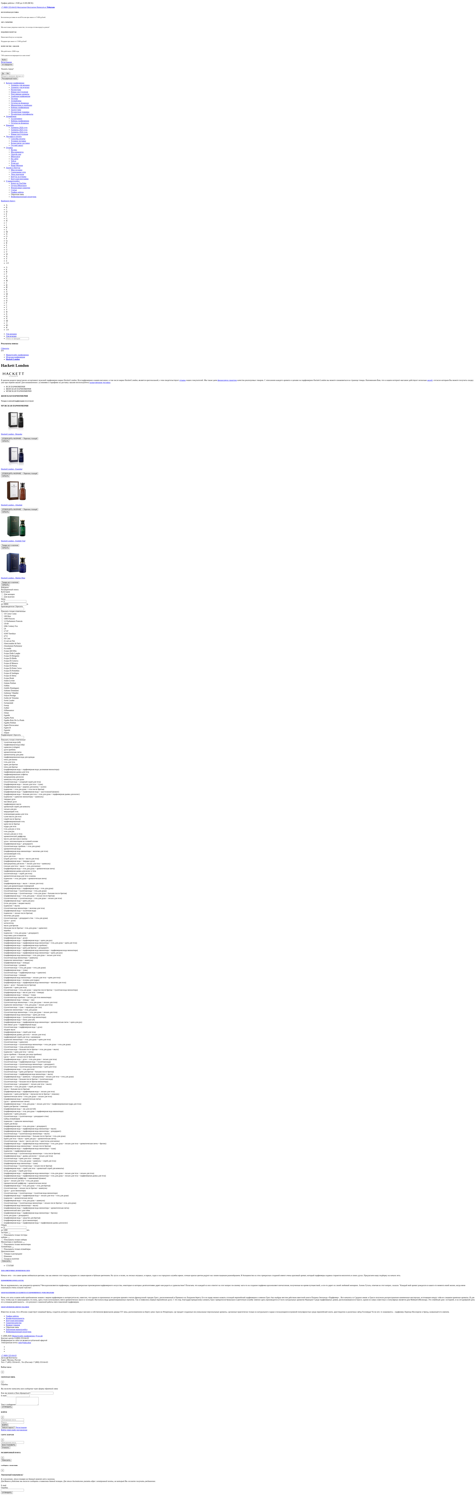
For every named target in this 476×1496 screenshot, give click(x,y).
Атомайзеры (16, 101)
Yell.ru (13, 161)
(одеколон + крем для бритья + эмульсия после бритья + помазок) (31, 1094)
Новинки (10, 125)
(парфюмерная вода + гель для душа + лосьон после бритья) (29, 896)
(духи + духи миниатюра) (15, 1191)
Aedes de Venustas (11, 698)
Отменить (5, 1448)
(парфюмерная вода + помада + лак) (19, 1000)
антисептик (9, 923)
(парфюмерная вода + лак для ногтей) (20, 1109)
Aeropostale (8, 703)
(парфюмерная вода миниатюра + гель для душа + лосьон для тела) (32, 955)
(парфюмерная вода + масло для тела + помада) (24, 992)
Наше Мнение (17, 165)
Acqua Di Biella (10, 658)
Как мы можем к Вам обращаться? (15, 1393)
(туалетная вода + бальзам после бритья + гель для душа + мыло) (31, 1049)
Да (3, 73)
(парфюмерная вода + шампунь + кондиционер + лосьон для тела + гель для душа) (39, 1077)
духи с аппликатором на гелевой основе (21, 841)
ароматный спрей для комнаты (17, 807)
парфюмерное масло (12, 804)
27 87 (6, 631)
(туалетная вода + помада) (15, 975)
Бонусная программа (20, 179)
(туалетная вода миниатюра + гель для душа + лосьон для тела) (30, 1002)
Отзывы (9, 148)
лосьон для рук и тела (13, 834)
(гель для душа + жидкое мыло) (17, 903)
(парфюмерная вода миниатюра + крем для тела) (24, 1015)
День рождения (17, 174)
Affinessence (9, 710)
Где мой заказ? (17, 145)
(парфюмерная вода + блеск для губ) (19, 1020)
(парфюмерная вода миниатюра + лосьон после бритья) (27, 1146)
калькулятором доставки (100, 382)
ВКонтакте (15, 156)
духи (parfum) (9, 750)
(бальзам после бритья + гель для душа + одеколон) (25, 928)
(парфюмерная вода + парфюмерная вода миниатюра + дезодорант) (32, 1131)
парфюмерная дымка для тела (16, 772)
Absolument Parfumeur (13, 646)
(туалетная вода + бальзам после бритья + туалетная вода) (28, 1079)
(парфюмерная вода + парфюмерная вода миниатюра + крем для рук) (33, 953)
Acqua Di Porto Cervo (13, 668)
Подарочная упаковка (20, 112)
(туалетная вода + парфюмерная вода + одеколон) (25, 973)
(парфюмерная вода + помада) (16, 963)
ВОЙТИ (5, 1425)
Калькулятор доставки (20, 143)
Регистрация (6, 62)
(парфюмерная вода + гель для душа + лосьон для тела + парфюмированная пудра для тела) (42, 1104)
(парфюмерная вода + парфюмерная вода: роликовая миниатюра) (31, 769)
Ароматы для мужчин (20, 87)
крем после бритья (12, 824)
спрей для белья (10, 1124)
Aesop (6, 705)
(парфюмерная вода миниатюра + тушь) (21, 1163)
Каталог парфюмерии (15, 83)
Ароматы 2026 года (19, 127)
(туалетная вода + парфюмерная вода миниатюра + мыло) (28, 1074)
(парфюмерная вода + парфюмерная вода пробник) (25, 945)
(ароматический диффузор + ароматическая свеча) (25, 1183)
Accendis (7, 648)
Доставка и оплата (14, 136)
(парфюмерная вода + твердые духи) (19, 861)
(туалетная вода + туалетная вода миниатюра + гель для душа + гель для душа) (37, 1044)
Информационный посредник (23, 197)
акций (429, 380)
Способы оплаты (18, 139)
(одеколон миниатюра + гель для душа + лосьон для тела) (28, 1005)
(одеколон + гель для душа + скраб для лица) (23, 1086)
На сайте (14, 159)
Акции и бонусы (13, 168)
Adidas (6, 686)
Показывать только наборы (15, 1240)
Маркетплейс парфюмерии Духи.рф (27, 1336)
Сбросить (5, 348)
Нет (7, 73)
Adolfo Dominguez (11, 688)
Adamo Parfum (10, 683)
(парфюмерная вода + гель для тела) (19, 1069)
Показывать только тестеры (15, 1235)
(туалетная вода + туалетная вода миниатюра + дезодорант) (29, 1064)
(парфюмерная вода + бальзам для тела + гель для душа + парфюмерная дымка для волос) (42, 794)
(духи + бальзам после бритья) (17, 1089)
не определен (7, 65)
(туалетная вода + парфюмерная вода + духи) (23, 1027)
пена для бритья (10, 767)
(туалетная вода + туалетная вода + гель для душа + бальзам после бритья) (35, 893)
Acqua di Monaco (11, 663)
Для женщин (11, 334)
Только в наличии (11, 1259)
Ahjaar (6, 733)
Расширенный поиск (9, 79)
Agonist (7, 730)
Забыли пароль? (8, 1427)
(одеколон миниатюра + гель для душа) (20, 1010)
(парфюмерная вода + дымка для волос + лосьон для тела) (28, 1156)
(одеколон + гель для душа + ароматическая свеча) (25, 878)
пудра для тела (10, 826)
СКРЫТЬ (5, 441)
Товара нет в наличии (10, 545)
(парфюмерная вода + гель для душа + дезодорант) (25, 1126)
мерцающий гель (11, 811)
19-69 (6, 624)
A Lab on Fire (9, 641)
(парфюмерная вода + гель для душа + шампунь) (24, 1200)
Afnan (6, 713)
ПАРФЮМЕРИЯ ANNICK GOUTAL (12, 1280)
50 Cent (7, 638)
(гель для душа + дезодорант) (16, 1215)
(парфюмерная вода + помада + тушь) (20, 995)
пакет (6, 881)
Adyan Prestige (10, 695)
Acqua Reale (9, 678)
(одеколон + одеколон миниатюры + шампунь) (23, 797)
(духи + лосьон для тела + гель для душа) (21, 1181)
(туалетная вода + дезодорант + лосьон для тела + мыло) (27, 1084)
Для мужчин (11, 336)
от (2, 601)
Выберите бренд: (8, 201)
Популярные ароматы (20, 94)
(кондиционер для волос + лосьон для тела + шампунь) (27, 864)
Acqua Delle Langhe (12, 653)
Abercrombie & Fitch (12, 643)
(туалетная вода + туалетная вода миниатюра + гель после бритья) (32, 1153)
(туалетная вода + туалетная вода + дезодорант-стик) (26, 1116)
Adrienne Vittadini (11, 693)
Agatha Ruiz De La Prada (14, 720)
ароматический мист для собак (17, 1210)
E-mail (3, 1396)
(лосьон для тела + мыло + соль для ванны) (22, 866)
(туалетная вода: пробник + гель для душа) (22, 846)
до (2, 604)
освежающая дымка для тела (16, 814)
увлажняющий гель (12, 854)
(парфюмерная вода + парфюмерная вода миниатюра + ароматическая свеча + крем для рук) (43, 1022)
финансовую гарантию (227, 380)
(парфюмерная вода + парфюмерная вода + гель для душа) (28, 888)
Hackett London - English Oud (13, 541)
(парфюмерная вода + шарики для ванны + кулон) (25, 787)
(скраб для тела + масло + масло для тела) (21, 859)
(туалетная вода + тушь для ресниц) (19, 1047)
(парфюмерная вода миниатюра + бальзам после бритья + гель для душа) (34, 1136)
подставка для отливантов (15, 935)
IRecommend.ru (17, 152)
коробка (7, 930)
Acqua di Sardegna (11, 673)
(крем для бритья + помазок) (16, 1106)
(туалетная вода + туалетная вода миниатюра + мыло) (26, 1134)
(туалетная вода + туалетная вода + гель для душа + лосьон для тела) (33, 898)
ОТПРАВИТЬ (7, 1407)
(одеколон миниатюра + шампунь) (18, 960)
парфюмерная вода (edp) (14, 745)
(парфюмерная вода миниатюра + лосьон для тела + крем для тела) (32, 977)
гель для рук (9, 831)
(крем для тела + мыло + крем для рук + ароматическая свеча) (30, 1139)
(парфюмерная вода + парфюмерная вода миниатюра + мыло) (30, 1129)
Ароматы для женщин (20, 85)
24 (5, 629)
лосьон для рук (10, 809)
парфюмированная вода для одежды (19, 757)
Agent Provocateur (11, 725)
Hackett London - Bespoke (11, 434)
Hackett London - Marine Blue (13, 578)
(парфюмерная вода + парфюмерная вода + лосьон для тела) (29, 1091)
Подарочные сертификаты (22, 114)
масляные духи (10, 802)
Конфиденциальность (15, 1318)
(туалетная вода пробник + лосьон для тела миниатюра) (27, 997)
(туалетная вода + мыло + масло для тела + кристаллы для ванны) (32, 1141)
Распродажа (16, 90)
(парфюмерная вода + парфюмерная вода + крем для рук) (28, 940)
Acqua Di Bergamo (11, 656)
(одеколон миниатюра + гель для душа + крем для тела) (27, 1039)
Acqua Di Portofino (11, 671)
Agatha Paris (9, 718)
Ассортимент (16, 119)
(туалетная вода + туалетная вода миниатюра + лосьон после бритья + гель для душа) (40, 1203)
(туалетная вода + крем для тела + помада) (22, 1158)
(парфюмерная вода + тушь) (16, 970)
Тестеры (14, 98)
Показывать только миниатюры (17, 1244)
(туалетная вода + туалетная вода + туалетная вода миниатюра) (31, 1193)
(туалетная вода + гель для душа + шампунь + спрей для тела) (30, 1161)
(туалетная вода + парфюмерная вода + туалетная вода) (27, 1062)
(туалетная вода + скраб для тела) (18, 873)
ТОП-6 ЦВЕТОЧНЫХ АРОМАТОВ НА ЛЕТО (15, 1270)
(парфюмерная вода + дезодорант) (18, 844)
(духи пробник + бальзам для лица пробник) (23, 1054)
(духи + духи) (9, 921)
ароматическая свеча (12, 752)
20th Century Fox (11, 626)
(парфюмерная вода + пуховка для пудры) (21, 980)
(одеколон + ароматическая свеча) (18, 1198)
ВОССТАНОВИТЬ (8, 1445)
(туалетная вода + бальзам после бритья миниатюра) (26, 1082)
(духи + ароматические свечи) (16, 1101)
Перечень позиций (30, 438)
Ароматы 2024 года (19, 132)
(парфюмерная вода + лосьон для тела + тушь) (23, 784)
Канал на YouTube (18, 183)
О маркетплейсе (13, 181)
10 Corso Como (10, 614)
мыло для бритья (11, 925)
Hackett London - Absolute (11, 505)
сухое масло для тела (12, 816)
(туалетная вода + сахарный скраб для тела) (22, 782)
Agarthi (7, 715)
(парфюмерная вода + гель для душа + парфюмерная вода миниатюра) (33, 1111)
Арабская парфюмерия (20, 96)
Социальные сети (18, 172)
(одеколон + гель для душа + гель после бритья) (24, 789)
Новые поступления (19, 92)
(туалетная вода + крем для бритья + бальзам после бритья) (29, 1072)
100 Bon (7, 616)
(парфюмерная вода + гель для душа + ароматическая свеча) (29, 868)
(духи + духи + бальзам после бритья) (20, 985)
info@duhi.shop (24, 1343)
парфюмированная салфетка (16, 774)
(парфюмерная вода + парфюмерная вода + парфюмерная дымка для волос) (36, 1223)
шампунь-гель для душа (14, 779)
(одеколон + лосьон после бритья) (18, 913)
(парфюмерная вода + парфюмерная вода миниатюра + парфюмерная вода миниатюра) (41, 950)
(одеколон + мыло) (12, 906)
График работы (17, 192)
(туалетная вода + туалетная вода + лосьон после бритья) (28, 1166)
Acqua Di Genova (11, 661)
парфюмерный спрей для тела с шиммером (22, 1037)
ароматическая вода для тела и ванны (20, 876)
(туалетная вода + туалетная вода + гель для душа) (25, 891)
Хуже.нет (15, 163)
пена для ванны (10, 759)
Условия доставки (18, 141)
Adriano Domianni (11, 690)
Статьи (14, 190)
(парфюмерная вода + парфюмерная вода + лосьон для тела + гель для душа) (36, 1195)
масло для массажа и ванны (15, 839)
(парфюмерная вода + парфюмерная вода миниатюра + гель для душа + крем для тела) (40, 943)
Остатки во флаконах (20, 103)
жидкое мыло (9, 1030)
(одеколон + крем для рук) (15, 1114)
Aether (6, 708)
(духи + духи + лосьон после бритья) (19, 1057)
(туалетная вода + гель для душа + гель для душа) (25, 968)
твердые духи (9, 799)
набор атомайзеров (12, 1119)
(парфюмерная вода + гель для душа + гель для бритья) (27, 1186)
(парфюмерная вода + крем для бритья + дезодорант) (26, 948)
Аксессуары (16, 110)
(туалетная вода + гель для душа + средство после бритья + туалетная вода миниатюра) (41, 990)
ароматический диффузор (15, 836)
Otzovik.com (16, 154)
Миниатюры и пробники (21, 105)
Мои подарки (16, 170)
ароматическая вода (12, 849)
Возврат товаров (13, 1325)
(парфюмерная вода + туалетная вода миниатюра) (25, 1017)
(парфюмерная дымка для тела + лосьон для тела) (25, 1034)
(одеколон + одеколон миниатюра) (18, 1121)
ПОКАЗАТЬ (6, 1261)
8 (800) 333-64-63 (22, 1338)
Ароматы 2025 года (19, 130)
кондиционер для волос (14, 777)
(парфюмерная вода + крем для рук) (19, 901)
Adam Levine (9, 681)
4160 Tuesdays (10, 633)
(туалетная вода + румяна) (15, 965)
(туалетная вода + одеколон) (16, 1042)
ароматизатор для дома (13, 755)
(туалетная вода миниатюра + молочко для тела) (24, 908)
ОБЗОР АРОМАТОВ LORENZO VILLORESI (15, 1307)
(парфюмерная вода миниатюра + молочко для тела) (26, 851)
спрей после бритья (12, 819)
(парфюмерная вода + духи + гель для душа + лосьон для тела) (30, 1059)
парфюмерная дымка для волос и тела (20, 871)
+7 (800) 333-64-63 (18, 7)
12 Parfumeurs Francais (13, 621)
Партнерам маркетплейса (16, 1329)
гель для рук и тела (12, 829)
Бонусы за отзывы (18, 177)
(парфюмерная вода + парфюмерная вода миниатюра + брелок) (30, 1213)
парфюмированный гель (14, 821)
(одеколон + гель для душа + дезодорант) (21, 933)
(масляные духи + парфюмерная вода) (20, 1025)
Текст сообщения (8, 1404)
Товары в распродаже (13, 1254)
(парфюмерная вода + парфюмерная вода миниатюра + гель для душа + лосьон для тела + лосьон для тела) (49, 1173)
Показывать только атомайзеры (17, 1249)
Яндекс (14, 150)
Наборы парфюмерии (20, 107)
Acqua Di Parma (10, 666)
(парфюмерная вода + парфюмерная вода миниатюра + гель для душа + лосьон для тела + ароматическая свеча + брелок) (55, 1143)
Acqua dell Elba (10, 651)
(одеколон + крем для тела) (15, 987)
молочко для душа (11, 916)
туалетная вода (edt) (12, 742)
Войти (4, 60)
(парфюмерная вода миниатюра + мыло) (21, 1205)
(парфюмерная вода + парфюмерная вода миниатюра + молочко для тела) (35, 982)
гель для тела (9, 762)
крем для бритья (11, 764)
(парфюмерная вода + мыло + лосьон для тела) (23, 883)
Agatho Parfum (10, 723)
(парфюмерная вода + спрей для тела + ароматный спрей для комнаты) (34, 1168)
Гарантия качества (13, 1323)
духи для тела (9, 856)
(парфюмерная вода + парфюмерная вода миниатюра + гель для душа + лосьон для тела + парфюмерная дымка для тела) (55, 1176)
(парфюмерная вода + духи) (15, 938)
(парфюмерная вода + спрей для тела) (20, 1032)
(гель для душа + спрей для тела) (17, 1171)
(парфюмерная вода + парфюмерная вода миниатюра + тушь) (30, 1148)
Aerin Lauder (9, 700)
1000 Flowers (9, 619)
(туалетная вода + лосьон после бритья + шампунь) (25, 1188)
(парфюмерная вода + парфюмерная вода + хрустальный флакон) (31, 792)
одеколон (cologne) (12, 747)
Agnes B (7, 728)
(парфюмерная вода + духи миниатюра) (21, 1220)
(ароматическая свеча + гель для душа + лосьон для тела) (28, 1096)
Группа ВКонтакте (19, 185)
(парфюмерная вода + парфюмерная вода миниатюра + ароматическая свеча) (36, 1208)
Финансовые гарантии (20, 188)
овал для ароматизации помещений (19, 886)
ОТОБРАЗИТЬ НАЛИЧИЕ (11, 438)
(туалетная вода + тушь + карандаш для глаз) (23, 1007)
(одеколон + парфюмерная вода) (17, 1151)
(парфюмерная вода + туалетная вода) (20, 911)
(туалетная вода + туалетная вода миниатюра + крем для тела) (30, 1067)
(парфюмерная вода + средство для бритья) (22, 1218)
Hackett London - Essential (11, 469)
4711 (6, 636)
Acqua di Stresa (10, 676)
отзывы (182, 380)
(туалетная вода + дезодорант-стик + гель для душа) (26, 918)
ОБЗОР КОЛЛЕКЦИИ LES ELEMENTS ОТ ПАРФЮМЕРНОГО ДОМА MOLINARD (27, 1292)
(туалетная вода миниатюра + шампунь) (21, 958)
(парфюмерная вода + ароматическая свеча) (22, 1099)
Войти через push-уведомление (14, 1430)
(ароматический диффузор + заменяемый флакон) (25, 1178)
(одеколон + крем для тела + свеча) (18, 1052)
